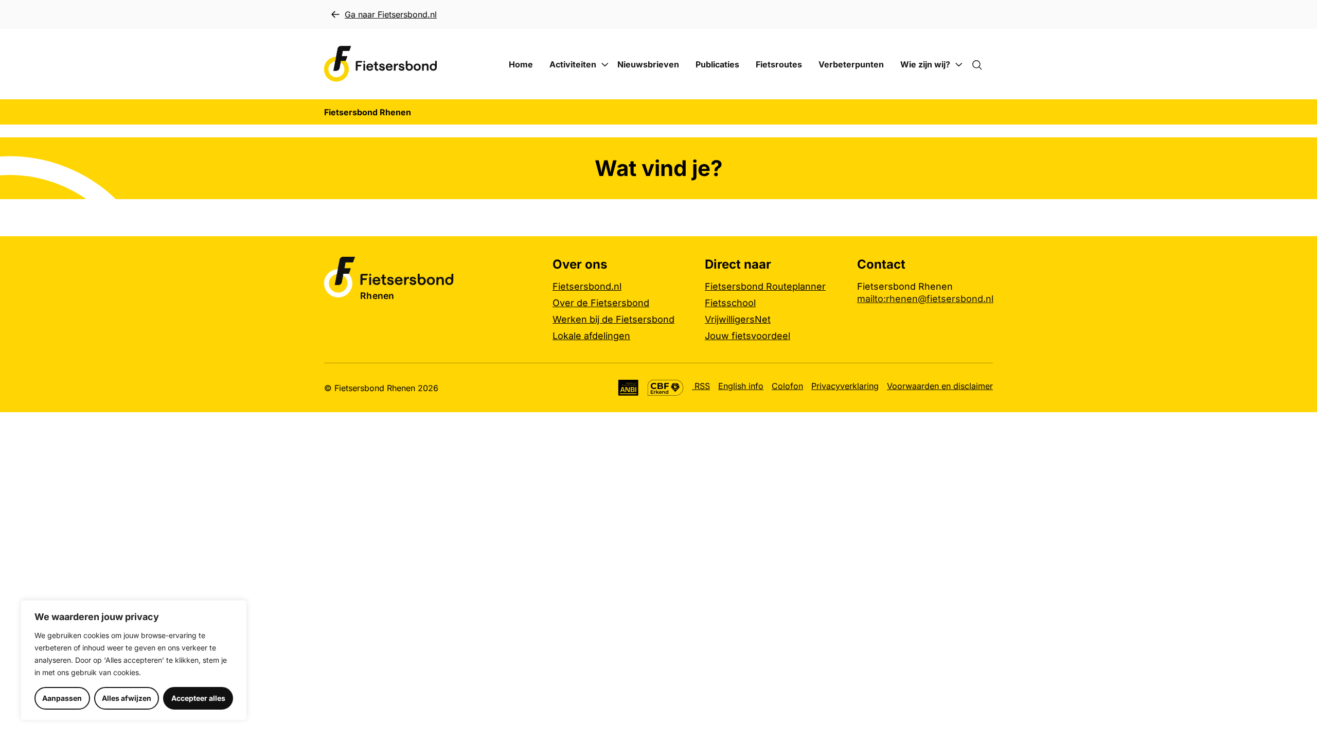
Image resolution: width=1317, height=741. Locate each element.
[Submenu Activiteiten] (605, 65)
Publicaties (717, 64)
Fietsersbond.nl (587, 286)
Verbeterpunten (851, 64)
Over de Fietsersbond (601, 302)
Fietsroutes (779, 64)
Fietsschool (730, 302)
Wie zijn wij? (925, 64)
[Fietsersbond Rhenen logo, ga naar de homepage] (380, 64)
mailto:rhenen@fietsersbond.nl (925, 298)
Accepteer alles (198, 698)
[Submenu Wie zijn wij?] (959, 65)
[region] (134, 660)
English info (740, 386)
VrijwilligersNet (738, 319)
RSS (701, 386)
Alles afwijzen (126, 698)
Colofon (787, 386)
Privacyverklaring (845, 386)
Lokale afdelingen (591, 335)
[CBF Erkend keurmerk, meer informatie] (665, 388)
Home (521, 64)
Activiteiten (572, 64)
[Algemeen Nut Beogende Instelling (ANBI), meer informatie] (628, 388)
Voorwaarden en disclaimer (940, 386)
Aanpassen (62, 698)
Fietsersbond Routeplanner (765, 286)
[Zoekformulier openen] (982, 64)
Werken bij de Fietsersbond (613, 319)
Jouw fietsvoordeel (747, 335)
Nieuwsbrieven (648, 64)
